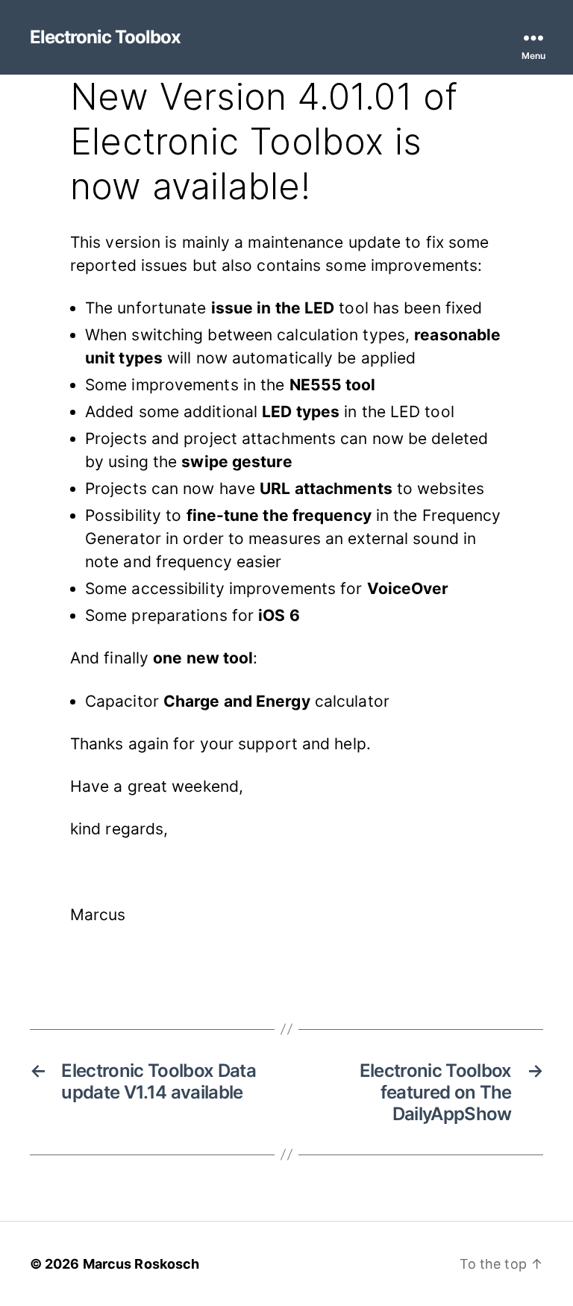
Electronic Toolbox (105, 37)
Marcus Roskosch (141, 1264)
